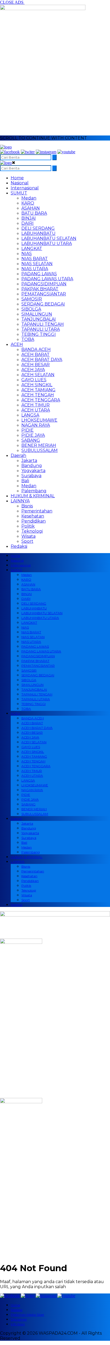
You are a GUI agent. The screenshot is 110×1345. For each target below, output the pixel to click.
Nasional (20, 182)
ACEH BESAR (35, 364)
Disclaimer (19, 1319)
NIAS (26, 253)
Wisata (28, 536)
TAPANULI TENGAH (42, 324)
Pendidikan (33, 521)
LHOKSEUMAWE (39, 420)
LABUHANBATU (38, 233)
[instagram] (46, 152)
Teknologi (32, 531)
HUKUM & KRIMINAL (33, 495)
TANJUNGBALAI (38, 319)
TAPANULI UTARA (40, 329)
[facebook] (10, 152)
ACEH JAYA (33, 369)
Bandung (31, 465)
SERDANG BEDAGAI (43, 304)
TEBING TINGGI (38, 334)
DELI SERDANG (38, 228)
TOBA (27, 339)
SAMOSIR (31, 299)
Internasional (25, 187)
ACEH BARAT (35, 354)
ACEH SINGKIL (36, 384)
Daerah (18, 455)
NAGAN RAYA (35, 425)
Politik (28, 526)
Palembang (33, 490)
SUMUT (19, 193)
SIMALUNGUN (36, 314)
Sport (27, 541)
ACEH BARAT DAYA (41, 359)
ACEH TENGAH (37, 394)
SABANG (30, 440)
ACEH (17, 344)
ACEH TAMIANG (38, 389)
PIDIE (27, 430)
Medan (28, 198)
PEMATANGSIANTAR (43, 293)
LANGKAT (31, 248)
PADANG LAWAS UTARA (47, 278)
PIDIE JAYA (33, 435)
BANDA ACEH (36, 349)
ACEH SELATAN (37, 374)
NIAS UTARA (34, 268)
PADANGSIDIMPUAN (43, 283)
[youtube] (66, 152)
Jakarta (29, 460)
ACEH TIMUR (35, 405)
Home (17, 177)
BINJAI (28, 218)
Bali (25, 480)
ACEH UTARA (35, 410)
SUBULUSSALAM (39, 450)
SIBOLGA (31, 309)
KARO (27, 203)
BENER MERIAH (38, 445)
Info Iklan (18, 1324)
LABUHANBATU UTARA (46, 243)
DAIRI (27, 223)
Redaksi (19, 546)
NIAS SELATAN (37, 263)
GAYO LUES (33, 379)
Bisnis (27, 505)
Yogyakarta (33, 470)
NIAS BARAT (34, 258)
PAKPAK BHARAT (39, 288)
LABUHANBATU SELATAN (48, 238)
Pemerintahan (36, 511)
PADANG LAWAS (39, 273)
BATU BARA (34, 213)
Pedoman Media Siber (27, 1315)
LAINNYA (20, 500)
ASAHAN (30, 208)
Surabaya (31, 475)
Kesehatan (32, 516)
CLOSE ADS (12, 2)
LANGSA (30, 415)
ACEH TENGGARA (40, 399)
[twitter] (28, 152)
